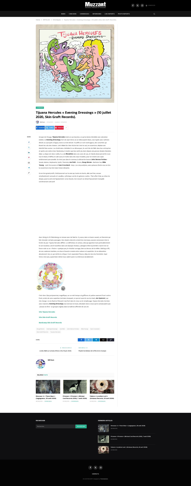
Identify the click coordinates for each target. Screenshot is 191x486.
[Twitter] (29, 147)
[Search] (154, 14)
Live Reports (110, 14)
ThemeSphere (104, 479)
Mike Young (84, 329)
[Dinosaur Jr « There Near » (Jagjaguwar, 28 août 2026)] (48, 387)
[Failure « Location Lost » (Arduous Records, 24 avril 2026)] (102, 387)
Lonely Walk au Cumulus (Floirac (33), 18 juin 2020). (55, 351)
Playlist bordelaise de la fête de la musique (92, 351)
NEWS (63, 14)
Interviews (97, 14)
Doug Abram (40, 329)
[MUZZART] (95, 5)
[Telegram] (29, 168)
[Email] (29, 163)
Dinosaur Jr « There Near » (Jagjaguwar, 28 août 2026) (46, 397)
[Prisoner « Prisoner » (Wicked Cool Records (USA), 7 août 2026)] (75, 387)
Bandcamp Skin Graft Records (50, 323)
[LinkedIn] (29, 152)
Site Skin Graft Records (48, 317)
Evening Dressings (52, 329)
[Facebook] (29, 142)
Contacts (95, 474)
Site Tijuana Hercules (47, 312)
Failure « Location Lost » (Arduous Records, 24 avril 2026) (102, 397)
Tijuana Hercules (55, 332)
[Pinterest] (29, 158)
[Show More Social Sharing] (66, 128)
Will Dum (42, 122)
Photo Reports (124, 14)
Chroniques (84, 14)
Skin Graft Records (42, 332)
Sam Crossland (94, 329)
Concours (72, 14)
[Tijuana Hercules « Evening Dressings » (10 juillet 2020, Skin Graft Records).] (75, 102)
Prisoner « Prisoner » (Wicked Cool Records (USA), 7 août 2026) (75, 397)
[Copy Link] (29, 173)
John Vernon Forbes (73, 329)
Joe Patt (62, 329)
